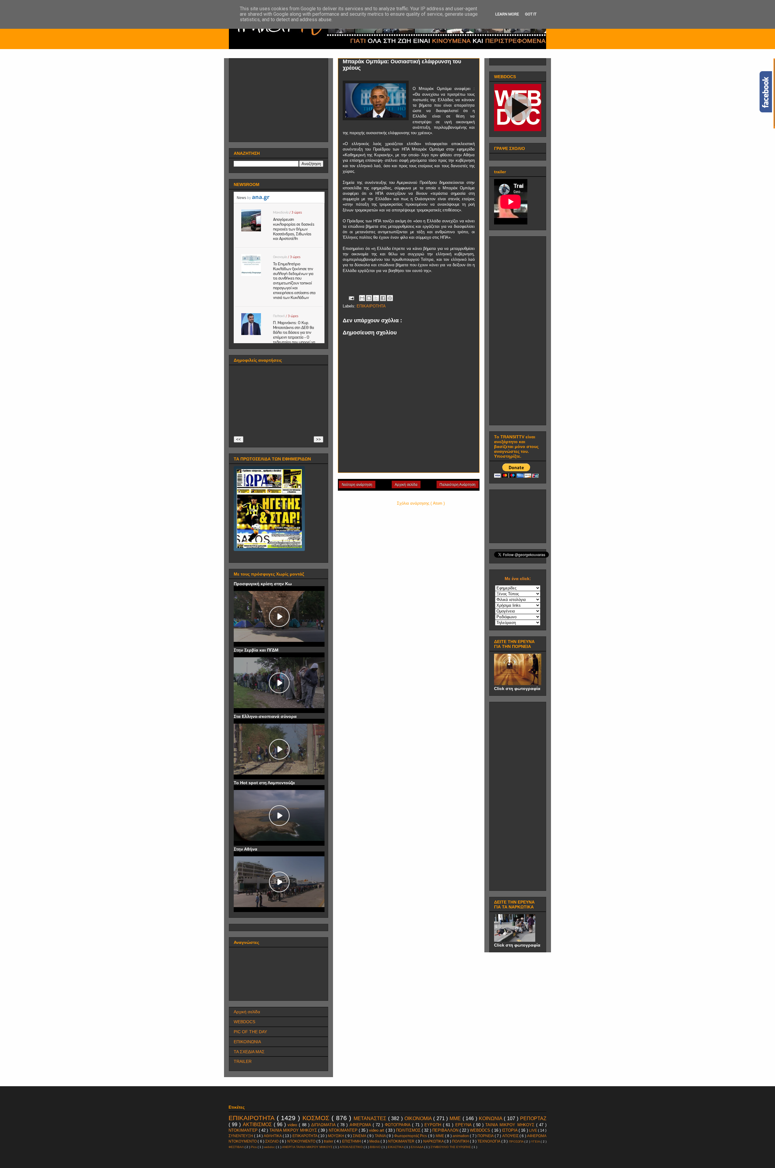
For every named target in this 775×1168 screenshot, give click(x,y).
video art (377, 1130)
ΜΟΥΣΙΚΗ (336, 1136)
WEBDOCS (244, 1021)
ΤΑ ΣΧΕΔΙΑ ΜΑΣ (249, 1051)
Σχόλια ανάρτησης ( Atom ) (421, 503)
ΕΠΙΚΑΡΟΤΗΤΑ (305, 1136)
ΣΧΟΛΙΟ (272, 1141)
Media (375, 1141)
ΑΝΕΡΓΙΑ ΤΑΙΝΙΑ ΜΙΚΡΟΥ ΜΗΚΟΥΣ (307, 1147)
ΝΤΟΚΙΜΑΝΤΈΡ (244, 1130)
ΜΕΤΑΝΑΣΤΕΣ (371, 1118)
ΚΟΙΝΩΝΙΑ (491, 1118)
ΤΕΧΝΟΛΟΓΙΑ (489, 1141)
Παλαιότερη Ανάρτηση (458, 485)
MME (440, 1136)
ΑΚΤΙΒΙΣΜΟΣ (258, 1124)
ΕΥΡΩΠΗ (433, 1125)
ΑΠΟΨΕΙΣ (510, 1136)
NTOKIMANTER (401, 1141)
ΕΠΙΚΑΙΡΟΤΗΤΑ (371, 306)
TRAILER (243, 1061)
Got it (530, 14)
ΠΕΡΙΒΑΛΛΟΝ (446, 1130)
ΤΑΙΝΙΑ (381, 1136)
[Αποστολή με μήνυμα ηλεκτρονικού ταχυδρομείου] (362, 298)
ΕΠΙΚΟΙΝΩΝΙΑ (247, 1041)
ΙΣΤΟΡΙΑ (510, 1130)
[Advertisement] (279, 98)
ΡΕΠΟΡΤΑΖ (533, 1118)
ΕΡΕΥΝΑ (464, 1125)
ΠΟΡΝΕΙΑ (485, 1136)
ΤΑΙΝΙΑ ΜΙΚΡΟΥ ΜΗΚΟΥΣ (293, 1130)
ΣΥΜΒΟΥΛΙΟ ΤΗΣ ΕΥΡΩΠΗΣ (451, 1147)
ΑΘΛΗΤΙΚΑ (273, 1136)
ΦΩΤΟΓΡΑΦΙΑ (398, 1125)
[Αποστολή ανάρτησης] (351, 298)
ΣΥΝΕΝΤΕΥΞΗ (241, 1136)
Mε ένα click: (518, 578)
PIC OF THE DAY (250, 1031)
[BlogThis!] (369, 298)
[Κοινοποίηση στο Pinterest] (390, 298)
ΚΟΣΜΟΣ (317, 1117)
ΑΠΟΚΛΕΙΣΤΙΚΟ (352, 1147)
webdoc (270, 1147)
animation (461, 1136)
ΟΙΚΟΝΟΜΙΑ (419, 1118)
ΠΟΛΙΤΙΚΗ (461, 1141)
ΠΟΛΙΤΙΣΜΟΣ (409, 1130)
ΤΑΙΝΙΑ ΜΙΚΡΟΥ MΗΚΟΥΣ (510, 1125)
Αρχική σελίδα (406, 485)
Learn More (507, 14)
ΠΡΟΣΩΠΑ (516, 1141)
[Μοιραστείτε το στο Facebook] (383, 298)
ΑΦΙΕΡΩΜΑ (361, 1125)
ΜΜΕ (456, 1118)
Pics (254, 1147)
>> (318, 439)
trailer (329, 1141)
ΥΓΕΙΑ (536, 1141)
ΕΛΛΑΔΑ (417, 1147)
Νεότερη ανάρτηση (357, 485)
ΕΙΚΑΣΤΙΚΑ (396, 1147)
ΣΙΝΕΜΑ (360, 1136)
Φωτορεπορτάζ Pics (411, 1136)
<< (238, 439)
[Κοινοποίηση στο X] (376, 298)
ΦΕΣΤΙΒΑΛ (237, 1147)
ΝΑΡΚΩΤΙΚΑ (433, 1141)
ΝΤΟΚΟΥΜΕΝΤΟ (301, 1141)
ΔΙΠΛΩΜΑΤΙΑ (324, 1125)
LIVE (533, 1130)
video (293, 1125)
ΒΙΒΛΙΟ (375, 1147)
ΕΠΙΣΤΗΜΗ (352, 1141)
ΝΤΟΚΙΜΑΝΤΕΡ (344, 1130)
